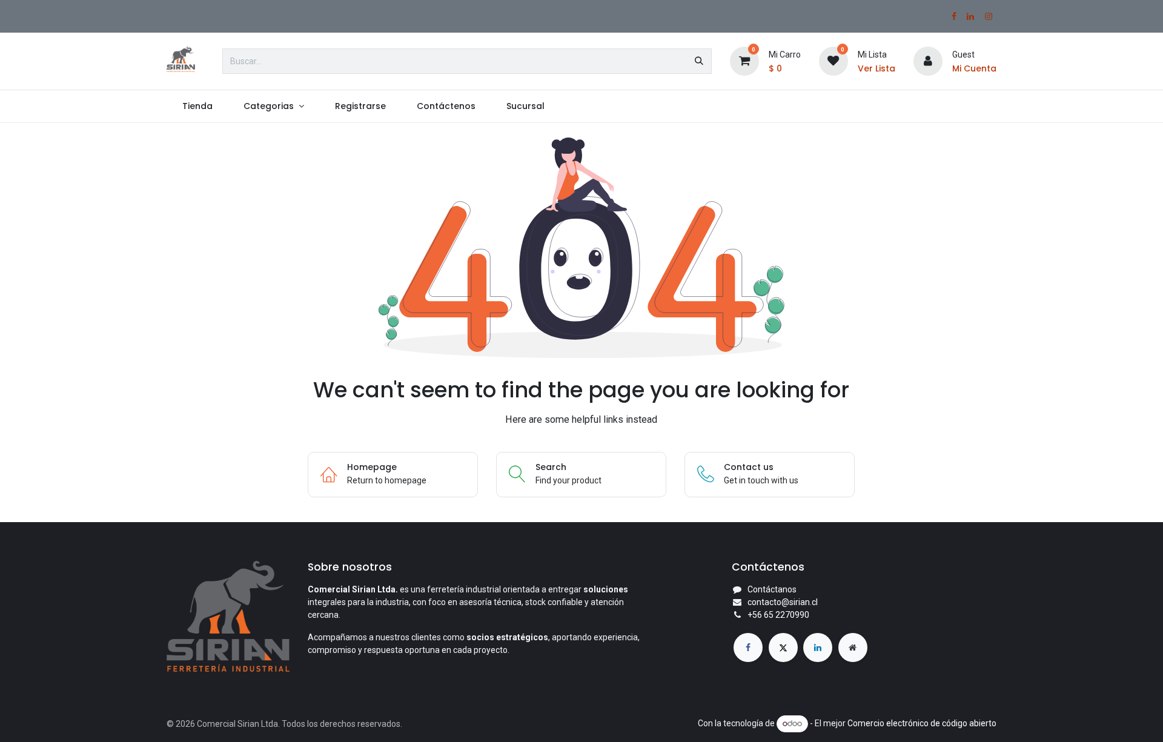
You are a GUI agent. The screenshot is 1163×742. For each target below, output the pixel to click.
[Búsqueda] (699, 61)
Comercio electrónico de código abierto (921, 723)
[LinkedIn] (970, 16)
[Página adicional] (852, 647)
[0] (744, 60)
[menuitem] (197, 106)
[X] (783, 647)
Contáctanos (772, 589)
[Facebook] (954, 16)
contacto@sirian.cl (782, 602)
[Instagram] (988, 16)
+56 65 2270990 (778, 615)
